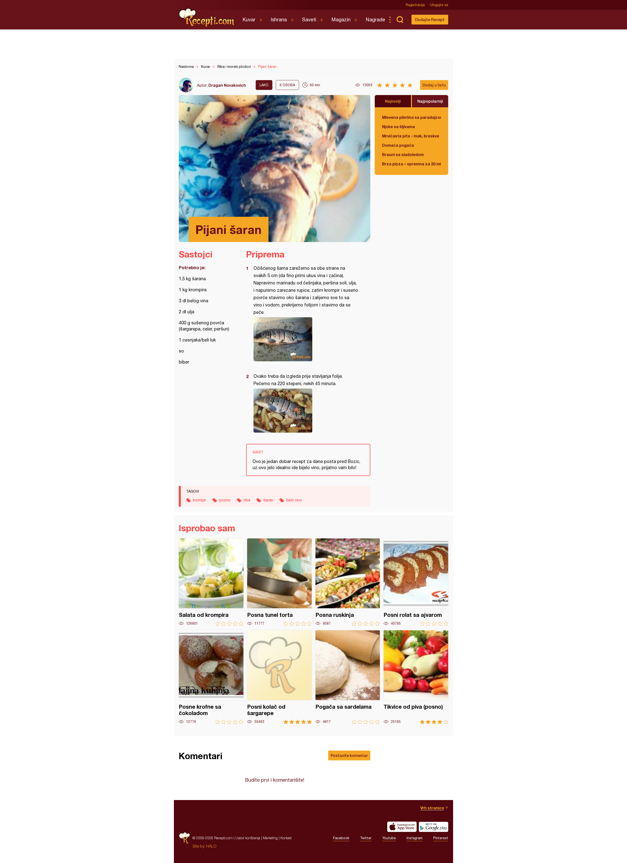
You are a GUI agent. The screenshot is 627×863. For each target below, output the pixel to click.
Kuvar (248, 19)
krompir (199, 500)
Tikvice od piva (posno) (416, 677)
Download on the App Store (402, 827)
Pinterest (440, 838)
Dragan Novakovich (227, 85)
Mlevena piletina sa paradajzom (411, 117)
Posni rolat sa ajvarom (416, 582)
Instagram (414, 838)
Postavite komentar (349, 755)
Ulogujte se (439, 5)
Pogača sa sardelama (347, 677)
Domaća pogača (398, 145)
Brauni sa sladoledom (403, 154)
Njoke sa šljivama (398, 126)
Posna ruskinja (347, 582)
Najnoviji (393, 101)
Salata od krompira (211, 582)
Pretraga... (399, 19)
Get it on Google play (433, 827)
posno (224, 500)
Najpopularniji (430, 101)
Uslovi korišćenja (247, 838)
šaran (268, 500)
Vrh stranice (432, 807)
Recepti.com (207, 17)
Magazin (340, 19)
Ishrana (279, 19)
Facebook (341, 838)
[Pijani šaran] (305, 339)
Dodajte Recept (430, 19)
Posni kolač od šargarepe (279, 677)
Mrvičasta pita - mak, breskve (410, 136)
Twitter (366, 838)
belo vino (294, 500)
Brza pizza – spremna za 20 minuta (411, 163)
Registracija (415, 5)
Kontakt (286, 838)
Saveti (309, 19)
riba (247, 500)
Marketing (270, 838)
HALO (211, 846)
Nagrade (375, 19)
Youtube (389, 838)
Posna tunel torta (279, 582)
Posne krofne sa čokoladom (211, 677)
